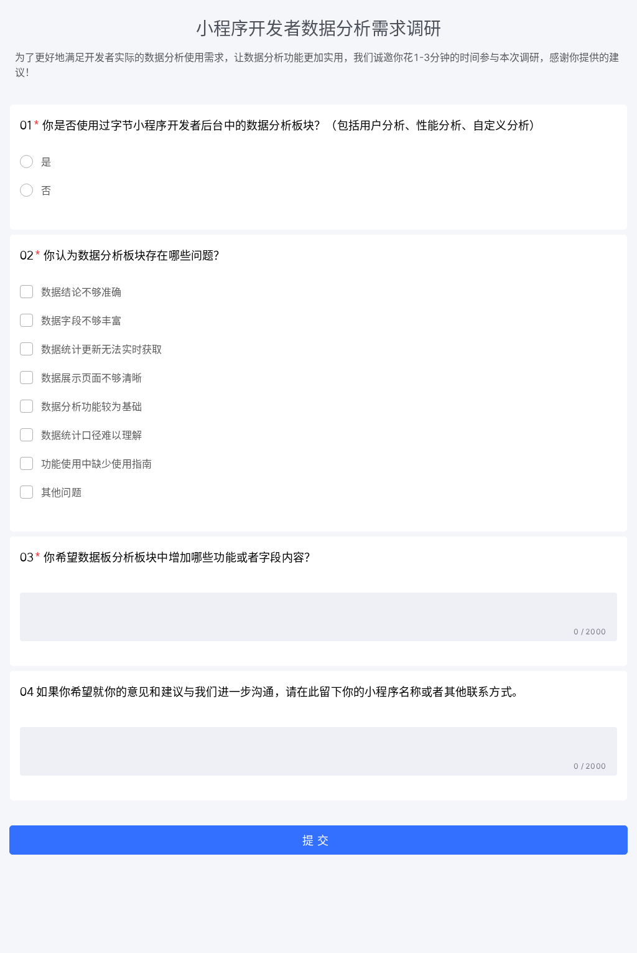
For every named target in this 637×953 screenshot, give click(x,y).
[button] (318, 840)
